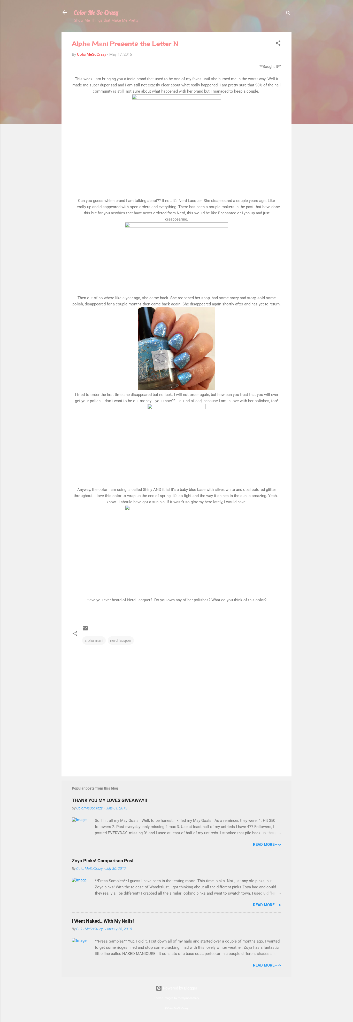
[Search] (288, 14)
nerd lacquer (121, 640)
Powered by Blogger (179, 988)
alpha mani (94, 640)
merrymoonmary (188, 998)
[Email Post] (85, 630)
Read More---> (267, 844)
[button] (278, 44)
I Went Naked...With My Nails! (103, 921)
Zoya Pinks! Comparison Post (103, 860)
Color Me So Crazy (96, 12)
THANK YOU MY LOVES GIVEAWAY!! (109, 800)
